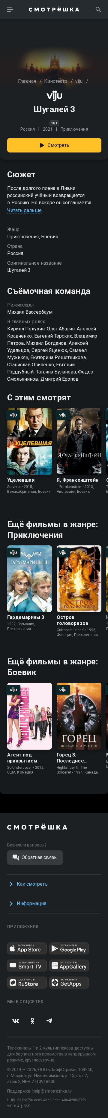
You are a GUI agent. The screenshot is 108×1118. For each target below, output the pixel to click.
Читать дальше (24, 210)
